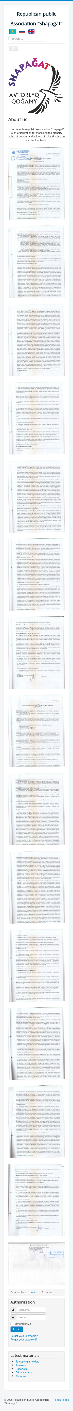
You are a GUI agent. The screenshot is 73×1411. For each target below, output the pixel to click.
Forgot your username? (24, 1336)
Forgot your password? (24, 1339)
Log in (16, 1329)
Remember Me (22, 1324)
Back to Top (62, 1400)
